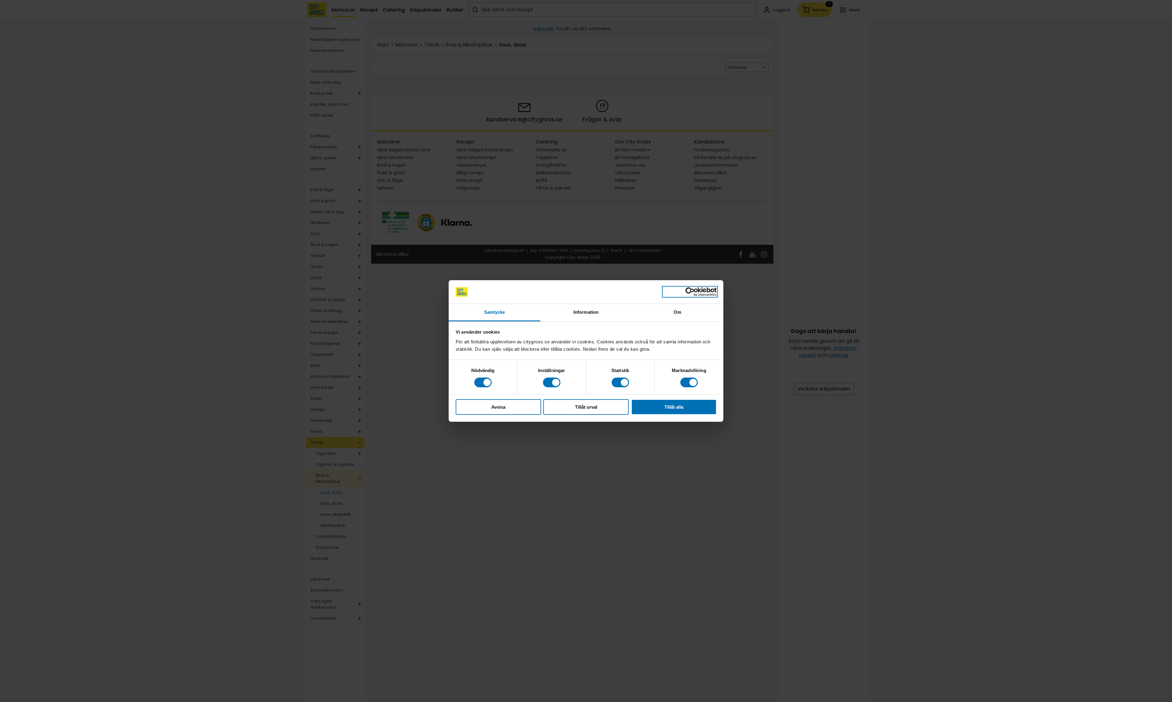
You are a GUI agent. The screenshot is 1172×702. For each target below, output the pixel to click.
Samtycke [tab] (494, 312)
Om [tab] (677, 312)
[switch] (551, 382)
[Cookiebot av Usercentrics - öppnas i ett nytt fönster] (690, 291)
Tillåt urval (586, 407)
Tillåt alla (673, 407)
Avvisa (498, 407)
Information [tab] (586, 312)
